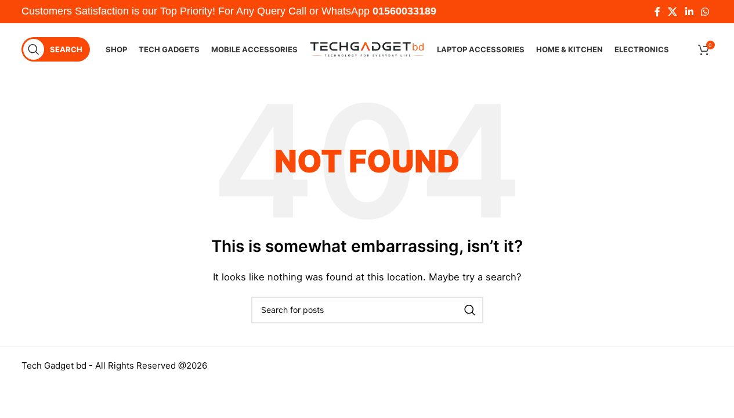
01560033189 (404, 11)
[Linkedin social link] (689, 11)
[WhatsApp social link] (705, 11)
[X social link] (672, 11)
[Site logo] (367, 48)
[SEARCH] (470, 310)
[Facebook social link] (657, 11)
